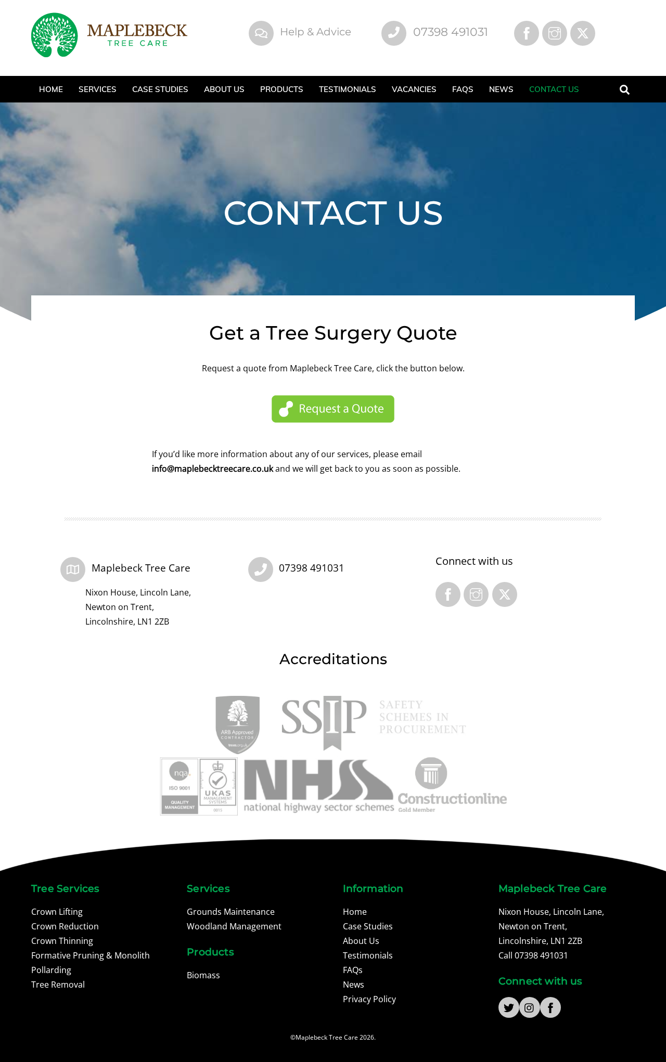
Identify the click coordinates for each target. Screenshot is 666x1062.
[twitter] (508, 1007)
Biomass (203, 975)
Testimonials (347, 89)
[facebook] (550, 1007)
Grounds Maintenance (231, 911)
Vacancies (414, 89)
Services (98, 89)
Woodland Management (234, 926)
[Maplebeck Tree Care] (109, 51)
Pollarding (51, 970)
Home (51, 89)
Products (281, 89)
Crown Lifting (57, 911)
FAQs (462, 89)
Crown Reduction (65, 926)
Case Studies (160, 89)
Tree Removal (58, 984)
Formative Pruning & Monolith (90, 955)
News (501, 89)
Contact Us (554, 89)
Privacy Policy (369, 999)
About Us (224, 89)
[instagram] (529, 1007)
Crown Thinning (62, 941)
